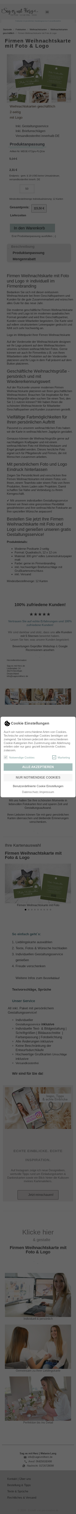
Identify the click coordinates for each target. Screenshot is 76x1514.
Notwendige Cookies (21, 757)
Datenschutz (30, 792)
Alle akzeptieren (38, 767)
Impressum (47, 792)
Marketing (64, 757)
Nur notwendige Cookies (38, 777)
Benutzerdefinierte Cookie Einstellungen (38, 786)
